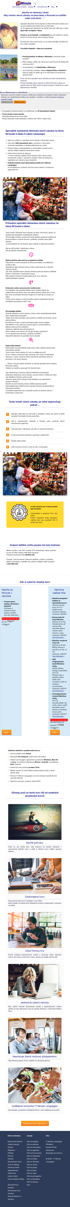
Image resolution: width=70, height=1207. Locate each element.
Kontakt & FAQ (51, 1147)
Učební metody (13, 1144)
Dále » (7, 732)
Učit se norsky (32, 1165)
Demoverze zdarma (15, 1142)
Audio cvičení (13, 1176)
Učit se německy (33, 1162)
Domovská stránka (19, 7)
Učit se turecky (32, 1182)
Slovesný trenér (13, 1167)
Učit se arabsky (32, 1144)
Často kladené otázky (16, 1179)
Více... (53, 7)
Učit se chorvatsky (34, 1147)
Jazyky (30, 7)
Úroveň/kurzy (42, 7)
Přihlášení (49, 1144)
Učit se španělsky (33, 1179)
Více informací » (58, 637)
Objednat (11, 1150)
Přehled (10, 1153)
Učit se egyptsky (33, 1150)
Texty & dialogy (13, 1165)
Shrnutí (10, 1156)
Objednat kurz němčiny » (35, 1123)
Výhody (10, 1159)
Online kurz (12, 1173)
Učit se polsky (32, 1167)
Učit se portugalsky (34, 1176)
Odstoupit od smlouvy (54, 1153)
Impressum (50, 1150)
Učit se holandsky (33, 1156)
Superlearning (13, 1170)
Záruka (10, 1147)
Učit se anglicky (32, 1142)
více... (29, 1185)
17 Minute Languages (54, 1142)
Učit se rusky (31, 1173)
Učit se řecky (31, 1170)
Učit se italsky (32, 1159)
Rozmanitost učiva (14, 1162)
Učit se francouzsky (34, 1153)
